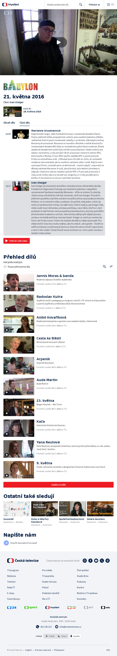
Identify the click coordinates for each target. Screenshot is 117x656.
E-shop (10, 593)
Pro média (47, 570)
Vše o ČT (46, 598)
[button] (58, 42)
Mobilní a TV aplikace (87, 593)
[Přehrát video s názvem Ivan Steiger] (58, 42)
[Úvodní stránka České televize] (23, 560)
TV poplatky (48, 576)
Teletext (11, 581)
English (28, 650)
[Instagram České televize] (84, 560)
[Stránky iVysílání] (52, 608)
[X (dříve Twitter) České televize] (102, 560)
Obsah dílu (9, 122)
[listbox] (62, 636)
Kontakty (81, 598)
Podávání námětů (50, 593)
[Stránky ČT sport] (30, 608)
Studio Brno (82, 576)
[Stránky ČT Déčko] (71, 608)
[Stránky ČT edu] (105, 608)
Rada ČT (11, 587)
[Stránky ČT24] (11, 608)
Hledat (81, 5)
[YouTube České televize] (96, 560)
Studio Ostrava (49, 581)
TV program (13, 570)
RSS (108, 650)
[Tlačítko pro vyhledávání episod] (104, 266)
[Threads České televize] (107, 560)
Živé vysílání (83, 570)
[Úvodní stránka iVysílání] (13, 4)
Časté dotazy (13, 598)
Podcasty (81, 581)
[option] (50, 636)
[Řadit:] (111, 266)
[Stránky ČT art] (88, 608)
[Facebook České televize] (90, 560)
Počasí (45, 587)
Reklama (11, 576)
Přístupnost (59, 650)
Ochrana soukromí (43, 650)
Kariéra (80, 587)
